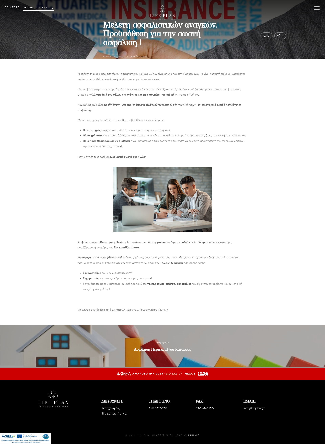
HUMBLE (194, 435)
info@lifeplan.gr (254, 408)
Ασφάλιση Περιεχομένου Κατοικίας (162, 346)
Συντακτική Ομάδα (114, 56)
